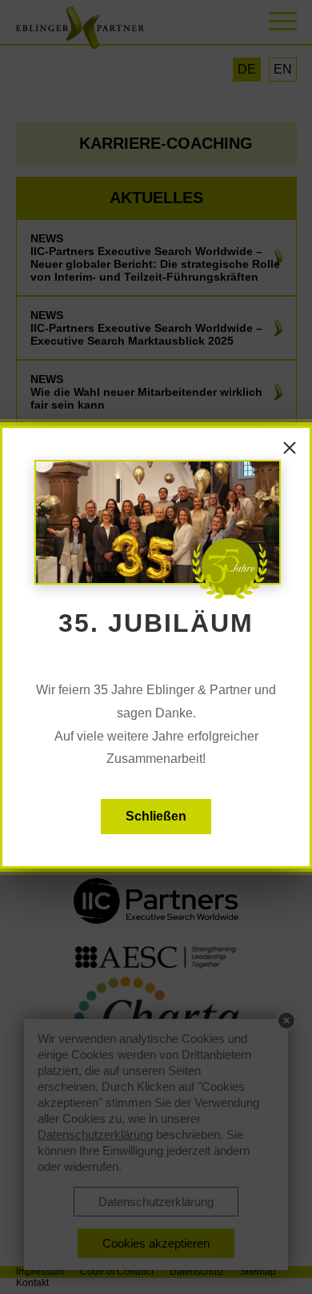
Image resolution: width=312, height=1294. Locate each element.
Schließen (156, 816)
